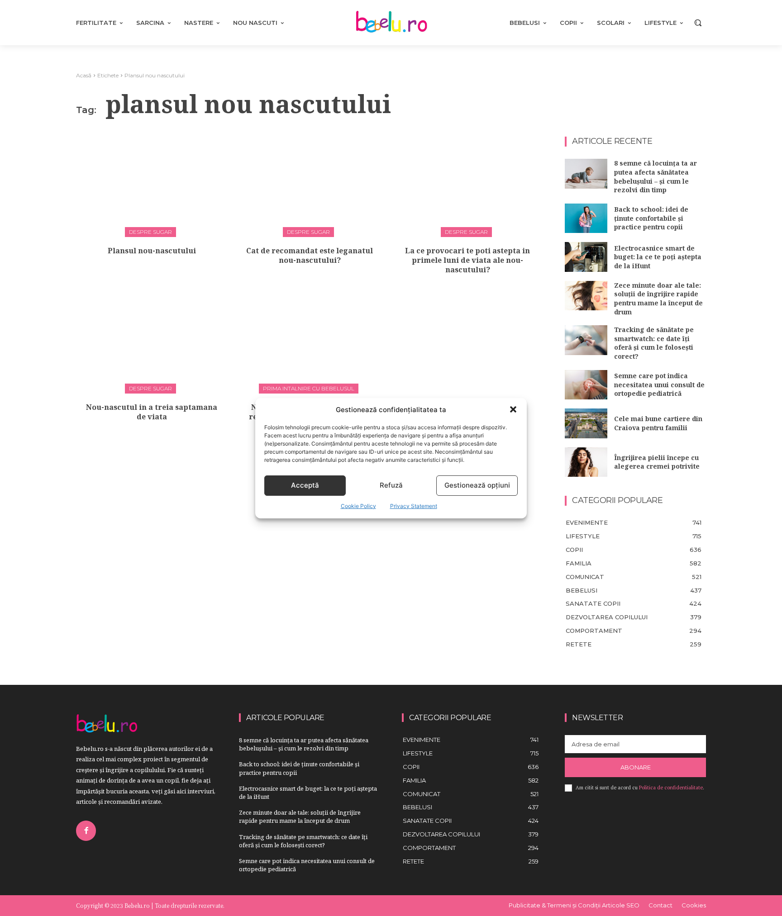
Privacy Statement (413, 506)
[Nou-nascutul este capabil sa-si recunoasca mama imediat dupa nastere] (309, 341)
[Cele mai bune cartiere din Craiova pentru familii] (586, 423)
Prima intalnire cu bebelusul (308, 388)
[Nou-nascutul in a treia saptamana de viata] (151, 341)
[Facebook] (86, 830)
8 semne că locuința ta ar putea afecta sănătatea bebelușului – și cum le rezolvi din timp (655, 176)
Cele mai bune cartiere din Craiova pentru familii (658, 423)
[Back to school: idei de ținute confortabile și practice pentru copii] (586, 218)
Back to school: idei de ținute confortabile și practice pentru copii (651, 218)
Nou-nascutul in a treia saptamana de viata (151, 412)
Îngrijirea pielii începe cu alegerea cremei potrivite (657, 462)
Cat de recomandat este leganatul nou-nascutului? (309, 255)
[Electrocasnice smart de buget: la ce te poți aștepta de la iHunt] (586, 257)
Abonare (635, 767)
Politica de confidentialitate (671, 787)
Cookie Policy (358, 506)
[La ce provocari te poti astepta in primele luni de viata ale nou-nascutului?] (467, 184)
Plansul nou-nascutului (152, 251)
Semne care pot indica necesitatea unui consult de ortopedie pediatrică (659, 384)
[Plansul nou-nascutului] (151, 184)
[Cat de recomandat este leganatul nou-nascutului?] (309, 184)
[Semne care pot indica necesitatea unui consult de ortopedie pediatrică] (586, 385)
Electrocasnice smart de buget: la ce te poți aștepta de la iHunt (657, 257)
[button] (513, 409)
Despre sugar (150, 231)
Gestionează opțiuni (477, 485)
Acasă (83, 75)
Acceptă (305, 485)
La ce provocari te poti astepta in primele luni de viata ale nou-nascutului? (467, 260)
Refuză (391, 485)
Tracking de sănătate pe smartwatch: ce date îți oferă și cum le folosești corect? (654, 343)
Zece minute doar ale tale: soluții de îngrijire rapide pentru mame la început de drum (658, 298)
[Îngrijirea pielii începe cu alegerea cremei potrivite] (586, 462)
